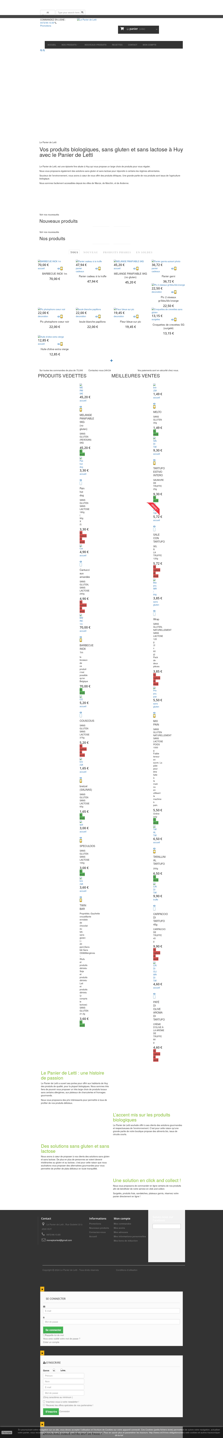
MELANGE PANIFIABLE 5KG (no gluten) (130, 275)
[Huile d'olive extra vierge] (54, 336)
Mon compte (122, 1218)
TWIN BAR (83, 907)
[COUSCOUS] (81, 698)
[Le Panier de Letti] (111, 29)
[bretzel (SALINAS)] (81, 762)
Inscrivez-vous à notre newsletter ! (62, 1401)
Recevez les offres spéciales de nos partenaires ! (69, 1405)
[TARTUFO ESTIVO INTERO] (155, 442)
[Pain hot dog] (81, 462)
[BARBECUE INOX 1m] (54, 261)
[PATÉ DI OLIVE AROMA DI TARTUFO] (155, 971)
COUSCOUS (87, 720)
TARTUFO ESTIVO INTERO (159, 471)
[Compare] (58, 268)
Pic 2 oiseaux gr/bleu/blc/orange (168, 298)
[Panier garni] (168, 261)
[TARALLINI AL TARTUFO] (155, 831)
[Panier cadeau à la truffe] (92, 261)
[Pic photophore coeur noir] (54, 309)
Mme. (63, 1370)
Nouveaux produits (99, 1227)
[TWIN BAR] (81, 881)
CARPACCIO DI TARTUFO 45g (160, 919)
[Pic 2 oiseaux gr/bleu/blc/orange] (168, 284)
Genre (46, 1370)
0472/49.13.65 (47, 22)
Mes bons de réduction (126, 1240)
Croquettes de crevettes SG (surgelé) (168, 326)
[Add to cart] (61, 268)
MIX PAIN (156, 722)
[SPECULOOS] (81, 823)
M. (54, 1370)
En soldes (144, 252)
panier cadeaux (80, 270)
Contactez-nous (97, 1232)
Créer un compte (51, 1342)
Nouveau (90, 252)
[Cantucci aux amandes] (81, 547)
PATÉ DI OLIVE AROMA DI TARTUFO (159, 1010)
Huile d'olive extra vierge (55, 349)
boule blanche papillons (92, 321)
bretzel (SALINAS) (86, 787)
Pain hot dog (82, 491)
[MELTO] (155, 387)
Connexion (64, 1411)
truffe (155, 899)
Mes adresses (121, 1232)
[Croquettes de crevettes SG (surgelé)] (168, 311)
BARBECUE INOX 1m (54, 273)
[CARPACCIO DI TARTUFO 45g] (155, 888)
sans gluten (156, 603)
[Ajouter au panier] (81, 410)
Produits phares (117, 252)
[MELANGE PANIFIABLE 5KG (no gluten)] (130, 261)
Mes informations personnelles (130, 1236)
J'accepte (6, 1432)
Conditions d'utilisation (126, 1269)
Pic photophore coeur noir (54, 321)
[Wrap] (155, 587)
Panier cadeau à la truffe (92, 276)
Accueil (93, 1236)
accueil (41, 268)
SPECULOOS (87, 846)
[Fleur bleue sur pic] (130, 309)
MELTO (157, 412)
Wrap (156, 619)
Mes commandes (122, 1223)
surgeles (156, 319)
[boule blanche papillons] (92, 309)
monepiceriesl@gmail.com (59, 1240)
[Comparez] (81, 407)
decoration (157, 291)
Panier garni (168, 276)
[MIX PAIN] (155, 692)
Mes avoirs (119, 1227)
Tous (74, 252)
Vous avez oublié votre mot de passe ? (61, 1338)
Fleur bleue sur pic (130, 321)
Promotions (95, 1223)
